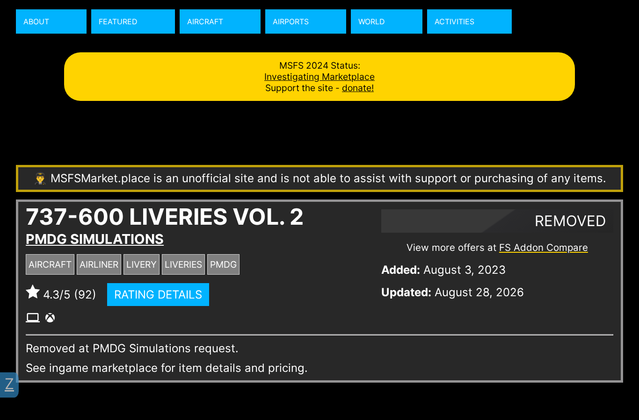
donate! (358, 87)
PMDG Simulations (95, 239)
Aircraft (205, 21)
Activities (454, 21)
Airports (291, 21)
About (36, 21)
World (371, 21)
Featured (118, 21)
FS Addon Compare (543, 247)
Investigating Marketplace (319, 76)
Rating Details (158, 294)
